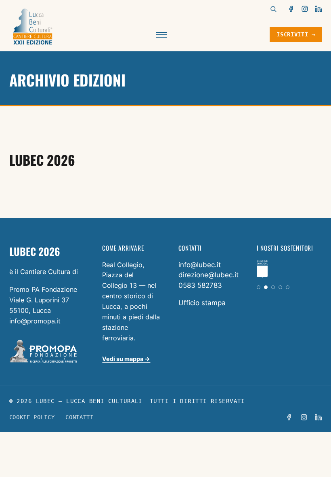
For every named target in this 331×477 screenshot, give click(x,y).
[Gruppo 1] (258, 287)
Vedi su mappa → (126, 358)
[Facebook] (291, 9)
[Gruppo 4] (280, 287)
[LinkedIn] (318, 9)
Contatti (79, 417)
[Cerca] (273, 9)
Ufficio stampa (202, 303)
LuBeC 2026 (42, 159)
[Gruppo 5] (287, 287)
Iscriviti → (296, 34)
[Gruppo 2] (266, 287)
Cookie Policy (32, 417)
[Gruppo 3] (273, 287)
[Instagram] (304, 9)
